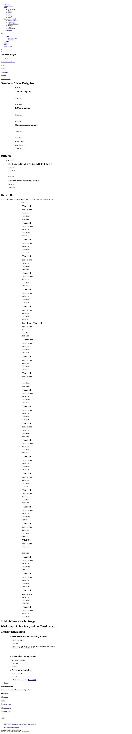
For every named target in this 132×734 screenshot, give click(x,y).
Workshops (3, 75)
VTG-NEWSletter (13, 24)
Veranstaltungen (12, 38)
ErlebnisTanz (4, 72)
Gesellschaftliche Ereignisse (8, 62)
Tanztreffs (3, 68)
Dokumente (11, 22)
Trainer (10, 14)
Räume (10, 11)
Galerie (6, 43)
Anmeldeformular (13, 20)
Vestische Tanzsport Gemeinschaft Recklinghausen (15, 731)
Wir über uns (11, 9)
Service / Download (10, 19)
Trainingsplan (8, 30)
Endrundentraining (6, 79)
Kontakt (6, 44)
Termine (6, 36)
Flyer (9, 27)
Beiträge (10, 16)
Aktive (10, 12)
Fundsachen (11, 28)
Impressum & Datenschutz (11, 727)
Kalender (10, 39)
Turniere (6, 41)
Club (5, 7)
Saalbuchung (8, 46)
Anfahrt (10, 17)
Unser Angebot (8, 6)
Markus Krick (32, 680)
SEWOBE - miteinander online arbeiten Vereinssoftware (20, 724)
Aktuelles (7, 4)
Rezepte (10, 25)
